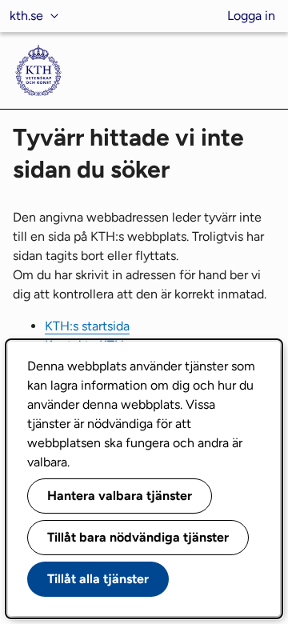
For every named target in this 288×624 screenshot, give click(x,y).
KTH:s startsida (87, 326)
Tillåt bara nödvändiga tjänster (138, 537)
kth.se (26, 15)
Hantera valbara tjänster (119, 495)
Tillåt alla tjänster (98, 578)
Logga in (251, 15)
